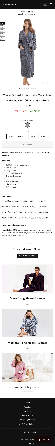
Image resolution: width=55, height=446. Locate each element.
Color (27, 120)
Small (11, 136)
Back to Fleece (29, 255)
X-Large (43, 136)
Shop (27, 304)
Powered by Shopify (27, 444)
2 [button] (22, 88)
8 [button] (36, 88)
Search (27, 402)
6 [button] (31, 88)
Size (27, 132)
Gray (27, 125)
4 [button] (26, 88)
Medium (21, 136)
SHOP (27, 348)
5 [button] (29, 88)
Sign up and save (27, 432)
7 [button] (33, 88)
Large (32, 136)
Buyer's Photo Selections (27, 424)
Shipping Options (27, 420)
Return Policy (27, 415)
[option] (27, 13)
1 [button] (19, 88)
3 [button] (24, 88)
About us (27, 407)
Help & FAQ (27, 411)
